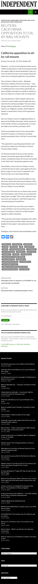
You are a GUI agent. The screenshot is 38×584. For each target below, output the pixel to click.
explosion (14, 246)
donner (5, 246)
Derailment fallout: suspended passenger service (17, 289)
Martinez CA (21, 251)
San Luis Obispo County (10, 264)
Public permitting (16, 22)
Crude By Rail (5, 20)
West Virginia (24, 269)
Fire (28, 20)
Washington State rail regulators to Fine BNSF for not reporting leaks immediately (18, 280)
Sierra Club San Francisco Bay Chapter (15, 266)
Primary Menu (35, 11)
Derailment (15, 20)
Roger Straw (16, 40)
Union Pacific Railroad (10, 269)
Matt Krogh (31, 251)
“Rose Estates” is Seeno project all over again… (16, 415)
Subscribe (5, 320)
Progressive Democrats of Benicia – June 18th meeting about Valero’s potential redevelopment (19, 494)
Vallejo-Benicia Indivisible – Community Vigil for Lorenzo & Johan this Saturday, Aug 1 (17, 393)
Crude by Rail (17, 244)
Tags (3, 561)
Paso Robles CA (26, 254)
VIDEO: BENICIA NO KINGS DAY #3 (13, 501)
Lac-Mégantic (31, 249)
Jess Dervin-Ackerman (17, 249)
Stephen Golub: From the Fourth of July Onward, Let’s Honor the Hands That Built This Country (18, 464)
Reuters (13, 46)
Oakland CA (6, 254)
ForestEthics (29, 246)
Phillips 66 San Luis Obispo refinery (13, 256)
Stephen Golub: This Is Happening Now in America (17, 443)
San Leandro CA (25, 261)
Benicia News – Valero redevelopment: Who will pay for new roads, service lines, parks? (18, 429)
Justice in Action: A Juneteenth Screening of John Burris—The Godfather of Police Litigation (17, 487)
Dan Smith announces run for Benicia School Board (18, 364)
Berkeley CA (6, 244)
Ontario (16, 254)
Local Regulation (8, 251)
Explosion (23, 20)
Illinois (5, 249)
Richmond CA (21, 259)
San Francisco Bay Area (10, 261)
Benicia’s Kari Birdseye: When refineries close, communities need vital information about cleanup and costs (19, 479)
